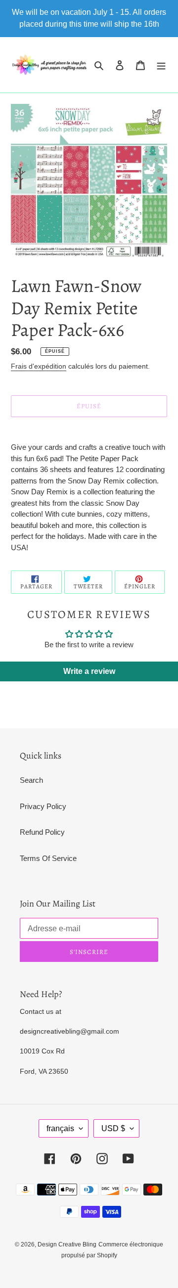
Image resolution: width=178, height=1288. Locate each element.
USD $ (113, 1128)
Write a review (89, 671)
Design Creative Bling (67, 1244)
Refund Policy (42, 832)
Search (31, 780)
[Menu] (161, 65)
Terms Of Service (48, 858)
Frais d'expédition (38, 366)
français (60, 1128)
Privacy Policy (43, 806)
